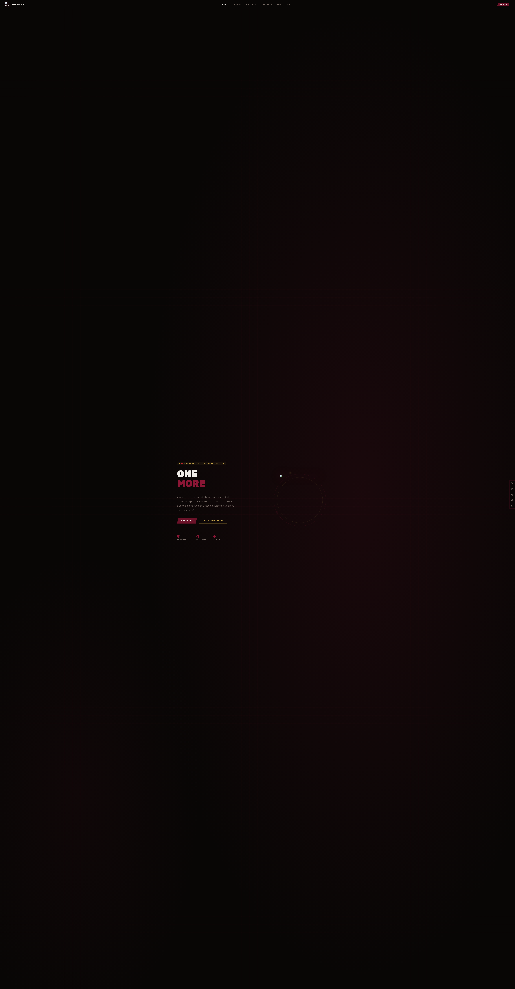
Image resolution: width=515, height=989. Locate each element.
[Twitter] (512, 483)
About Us (251, 4)
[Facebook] (512, 494)
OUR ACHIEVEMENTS (214, 520)
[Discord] (512, 500)
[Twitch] (512, 506)
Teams (237, 4)
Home (225, 4)
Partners (266, 4)
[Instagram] (512, 489)
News (279, 4)
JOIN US (503, 4)
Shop (290, 4)
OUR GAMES (187, 520)
